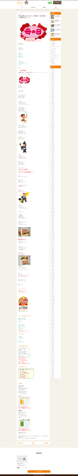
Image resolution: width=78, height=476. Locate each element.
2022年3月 (52, 160)
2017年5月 (52, 244)
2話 (20, 333)
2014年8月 (52, 282)
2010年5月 (52, 370)
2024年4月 (52, 117)
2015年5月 (52, 267)
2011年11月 (52, 339)
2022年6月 (52, 155)
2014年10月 (53, 279)
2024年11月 (53, 105)
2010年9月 (52, 363)
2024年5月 (52, 115)
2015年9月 (52, 260)
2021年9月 (52, 170)
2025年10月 (53, 86)
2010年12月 (53, 358)
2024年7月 (52, 112)
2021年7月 (52, 174)
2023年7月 (52, 132)
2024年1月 (52, 122)
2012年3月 (52, 332)
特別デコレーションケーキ (55, 46)
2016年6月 (52, 251)
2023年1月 (52, 143)
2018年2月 (52, 229)
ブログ (21, 9)
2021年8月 (52, 172)
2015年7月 (52, 263)
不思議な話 (52, 44)
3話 (21, 333)
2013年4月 (52, 310)
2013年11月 (53, 298)
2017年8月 (52, 239)
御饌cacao (52, 53)
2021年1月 (52, 184)
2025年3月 (52, 98)
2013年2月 (52, 313)
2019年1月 (52, 210)
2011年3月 (52, 353)
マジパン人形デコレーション (55, 55)
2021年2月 (52, 182)
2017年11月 (53, 234)
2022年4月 (52, 158)
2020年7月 (52, 194)
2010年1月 (52, 377)
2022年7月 (52, 153)
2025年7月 (52, 91)
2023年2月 (52, 141)
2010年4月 (52, 372)
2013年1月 (52, 315)
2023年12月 (53, 124)
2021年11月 (53, 167)
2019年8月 (52, 198)
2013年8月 (52, 303)
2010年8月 (52, 365)
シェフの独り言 (25, 9)
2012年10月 (53, 320)
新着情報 (52, 60)
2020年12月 (53, 186)
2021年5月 (52, 177)
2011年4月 (52, 351)
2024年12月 (53, 103)
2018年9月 (52, 217)
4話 (23, 333)
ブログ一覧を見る (39, 471)
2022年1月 (52, 163)
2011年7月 (52, 346)
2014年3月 (52, 291)
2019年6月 (52, 201)
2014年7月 (52, 284)
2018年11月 (53, 213)
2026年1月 (52, 81)
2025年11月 (53, 84)
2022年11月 (53, 146)
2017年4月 (52, 246)
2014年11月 (53, 277)
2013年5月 (52, 308)
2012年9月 (52, 322)
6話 (20, 334)
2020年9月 (52, 191)
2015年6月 (52, 265)
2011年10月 (53, 341)
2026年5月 (52, 74)
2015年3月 (52, 270)
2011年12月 (53, 337)
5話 (18, 334)
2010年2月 (52, 375)
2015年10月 (53, 258)
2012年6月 (52, 327)
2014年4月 (52, 289)
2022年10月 (53, 148)
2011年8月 (52, 344)
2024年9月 (52, 108)
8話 (23, 334)
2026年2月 (52, 79)
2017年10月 (53, 236)
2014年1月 (52, 294)
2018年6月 (52, 222)
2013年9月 (52, 301)
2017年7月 (52, 241)
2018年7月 (52, 220)
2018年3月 (52, 227)
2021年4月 (52, 179)
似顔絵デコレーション (54, 58)
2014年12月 (53, 275)
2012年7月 (52, 325)
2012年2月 (52, 334)
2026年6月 (52, 72)
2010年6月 (52, 368)
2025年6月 (52, 93)
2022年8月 (52, 151)
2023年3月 (52, 139)
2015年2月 (52, 272)
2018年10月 (53, 215)
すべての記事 (53, 41)
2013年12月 (53, 296)
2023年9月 (52, 129)
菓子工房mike (53, 51)
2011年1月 (52, 356)
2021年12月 (53, 165)
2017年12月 (53, 232)
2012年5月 (52, 329)
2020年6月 (52, 196)
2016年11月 (53, 248)
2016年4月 (52, 253)
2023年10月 (53, 127)
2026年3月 (52, 77)
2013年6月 (52, 306)
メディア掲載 (53, 63)
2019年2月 (52, 208)
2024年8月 (52, 110)
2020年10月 (53, 189)
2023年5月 (52, 136)
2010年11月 (53, 360)
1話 (18, 333)
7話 (21, 334)
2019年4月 (52, 205)
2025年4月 (52, 96)
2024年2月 (52, 120)
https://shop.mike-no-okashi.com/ (22, 292)
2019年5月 (52, 203)
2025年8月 (52, 89)
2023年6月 (52, 134)
